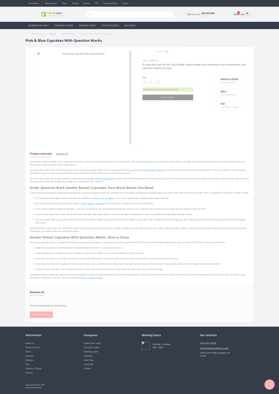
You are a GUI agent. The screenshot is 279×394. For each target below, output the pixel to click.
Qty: (144, 77)
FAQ (96, 3)
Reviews (87, 3)
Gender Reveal (68, 33)
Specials (75, 3)
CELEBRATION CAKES (38, 25)
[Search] (172, 14)
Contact (125, 3)
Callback (204, 15)
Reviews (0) (62, 153)
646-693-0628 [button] (208, 343)
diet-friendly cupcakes (153, 170)
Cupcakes (52, 33)
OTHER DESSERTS (110, 25)
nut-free (134, 170)
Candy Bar (89, 364)
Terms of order (32, 347)
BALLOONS (130, 25)
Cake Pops (88, 360)
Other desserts (37, 33)
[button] (51, 3)
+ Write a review (41, 314)
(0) (167, 51)
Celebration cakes (92, 343)
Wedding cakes (91, 351)
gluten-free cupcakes (103, 198)
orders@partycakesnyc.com (214, 348)
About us (29, 343)
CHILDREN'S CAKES (63, 25)
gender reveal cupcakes (98, 178)
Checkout (250, 15)
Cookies (87, 368)
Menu (64, 3)
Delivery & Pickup (110, 3)
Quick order (168, 97)
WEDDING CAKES (87, 25)
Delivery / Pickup (33, 368)
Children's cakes (91, 347)
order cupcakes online (92, 277)
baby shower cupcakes (93, 203)
